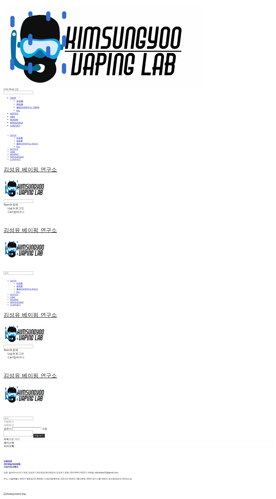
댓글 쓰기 (38, 435)
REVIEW (14, 119)
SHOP (13, 97)
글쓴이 (7, 428)
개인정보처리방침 (12, 464)
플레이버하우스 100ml (27, 107)
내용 (44, 428)
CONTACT (15, 125)
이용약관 (8, 461)
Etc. (18, 110)
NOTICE (14, 113)
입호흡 (19, 100)
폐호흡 (19, 104)
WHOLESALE (16, 122)
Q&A (12, 116)
